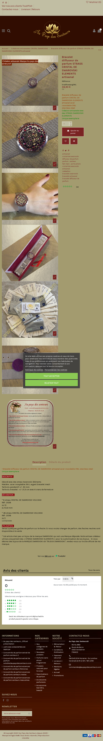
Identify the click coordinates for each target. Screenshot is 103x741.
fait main (66, 164)
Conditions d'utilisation (58, 651)
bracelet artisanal (69, 176)
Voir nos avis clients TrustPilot (17, 6)
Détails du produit (60, 462)
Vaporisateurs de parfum (42, 675)
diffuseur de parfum (70, 159)
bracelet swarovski (70, 174)
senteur (73, 161)
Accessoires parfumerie (41, 681)
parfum (65, 161)
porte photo (76, 164)
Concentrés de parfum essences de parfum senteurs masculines (16, 679)
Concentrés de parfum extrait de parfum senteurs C (16, 654)
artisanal (66, 154)
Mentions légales (58, 668)
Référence (66, 81)
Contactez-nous (10, 9)
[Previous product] (99, 49)
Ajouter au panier (74, 132)
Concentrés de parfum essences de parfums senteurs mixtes (16, 673)
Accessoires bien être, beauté (41, 687)
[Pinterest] (68, 151)
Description (39, 462)
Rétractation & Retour (59, 645)
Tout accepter (51, 376)
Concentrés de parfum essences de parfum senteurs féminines (16, 667)
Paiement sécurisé (58, 656)
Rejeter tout (51, 383)
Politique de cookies (34, 370)
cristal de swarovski (70, 156)
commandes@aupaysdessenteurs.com (85, 667)
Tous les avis (94, 570)
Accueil (57, 672)
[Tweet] (66, 151)
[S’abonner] (29, 713)
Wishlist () (95, 2)
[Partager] (63, 151)
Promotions (59, 675)
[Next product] (100, 49)
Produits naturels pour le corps (42, 668)
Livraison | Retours (30, 9)
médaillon (66, 171)
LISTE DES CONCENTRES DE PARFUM (14, 648)
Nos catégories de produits (41, 646)
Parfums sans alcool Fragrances (42, 660)
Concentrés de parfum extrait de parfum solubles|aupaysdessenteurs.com (17, 660)
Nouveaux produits (40, 653)
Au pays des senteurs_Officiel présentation (15, 642)
